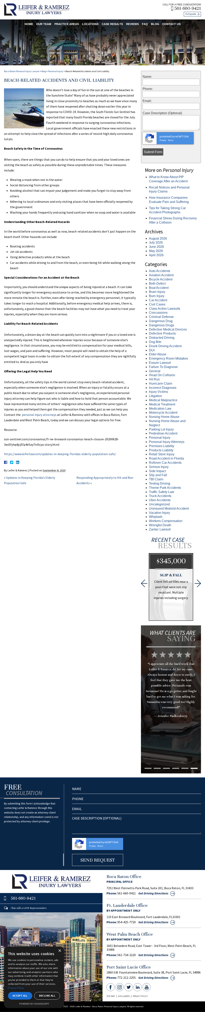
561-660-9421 (187, 8)
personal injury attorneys (38, 415)
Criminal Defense (161, 317)
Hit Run (154, 379)
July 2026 (156, 242)
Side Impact (157, 471)
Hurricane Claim (160, 383)
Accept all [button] (20, 995)
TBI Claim (156, 479)
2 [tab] (157, 768)
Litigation (155, 396)
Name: (147, 76)
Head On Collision (162, 375)
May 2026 (156, 251)
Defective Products (162, 333)
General (154, 371)
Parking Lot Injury (161, 429)
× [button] (59, 950)
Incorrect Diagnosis (162, 387)
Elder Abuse (157, 354)
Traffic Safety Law (161, 492)
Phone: (148, 89)
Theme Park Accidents (165, 487)
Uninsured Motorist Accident (169, 508)
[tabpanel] (171, 690)
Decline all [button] (47, 995)
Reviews (132, 24)
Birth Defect (157, 283)
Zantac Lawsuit (160, 529)
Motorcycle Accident (163, 412)
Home (29, 24)
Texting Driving (159, 483)
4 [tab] (175, 768)
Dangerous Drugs (161, 325)
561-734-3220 (126, 955)
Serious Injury (159, 467)
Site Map (111, 996)
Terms (171, 140)
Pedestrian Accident (163, 433)
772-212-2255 (126, 977)
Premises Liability (161, 446)
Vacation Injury (159, 512)
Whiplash (155, 516)
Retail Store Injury (161, 454)
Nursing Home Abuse (164, 416)
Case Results (112, 24)
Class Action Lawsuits (164, 308)
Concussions (158, 312)
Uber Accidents (160, 500)
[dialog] (34, 977)
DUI (152, 350)
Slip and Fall (158, 475)
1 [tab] (148, 768)
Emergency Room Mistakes (168, 358)
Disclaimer (124, 996)
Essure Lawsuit (160, 362)
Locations (90, 24)
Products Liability (161, 450)
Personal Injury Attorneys (166, 442)
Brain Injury (157, 291)
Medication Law (160, 408)
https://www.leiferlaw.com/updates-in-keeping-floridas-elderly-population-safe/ (60, 454)
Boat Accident (159, 287)
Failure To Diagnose (163, 367)
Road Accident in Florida (166, 458)
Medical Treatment (162, 404)
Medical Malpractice (163, 400)
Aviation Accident (161, 275)
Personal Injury (55, 71)
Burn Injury (156, 296)
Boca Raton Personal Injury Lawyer (21, 71)
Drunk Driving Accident (165, 346)
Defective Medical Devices (168, 329)
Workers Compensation (165, 521)
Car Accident (158, 300)
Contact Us (171, 24)
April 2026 (156, 255)
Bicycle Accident (160, 279)
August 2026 (158, 238)
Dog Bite (155, 342)
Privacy (163, 140)
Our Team (43, 24)
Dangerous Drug (161, 321)
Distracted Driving (161, 337)
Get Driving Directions (153, 893)
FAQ (145, 24)
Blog (155, 24)
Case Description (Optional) (162, 113)
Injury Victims (158, 391)
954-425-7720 (126, 922)
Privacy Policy (140, 996)
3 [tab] (166, 768)
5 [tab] (184, 768)
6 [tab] (194, 768)
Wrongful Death (160, 525)
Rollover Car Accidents (165, 462)
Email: (147, 101)
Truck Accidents (160, 496)
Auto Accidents (159, 271)
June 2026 (156, 246)
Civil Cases (157, 304)
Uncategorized (159, 504)
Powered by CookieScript (34, 1003)
